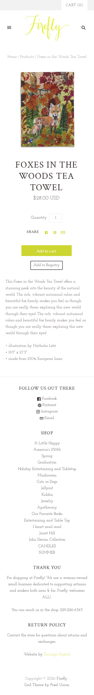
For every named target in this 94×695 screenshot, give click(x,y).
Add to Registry (46, 265)
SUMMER (47, 553)
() (74, 5)
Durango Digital (57, 655)
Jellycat (47, 488)
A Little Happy (47, 443)
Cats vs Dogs (47, 482)
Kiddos (47, 495)
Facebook (49, 399)
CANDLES (47, 546)
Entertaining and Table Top (47, 521)
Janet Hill (47, 533)
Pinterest (48, 405)
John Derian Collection (47, 540)
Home (12, 57)
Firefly (62, 679)
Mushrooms (47, 475)
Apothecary (47, 508)
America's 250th (47, 450)
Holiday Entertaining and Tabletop (47, 469)
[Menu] (9, 27)
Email (48, 418)
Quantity (39, 218)
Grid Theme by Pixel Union (46, 685)
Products (27, 57)
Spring (47, 456)
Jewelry (47, 501)
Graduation (47, 463)
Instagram (49, 411)
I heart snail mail (47, 527)
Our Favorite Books (47, 514)
